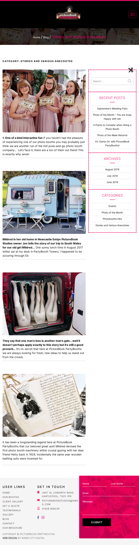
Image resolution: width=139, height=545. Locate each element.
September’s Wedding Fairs (112, 108)
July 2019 (112, 175)
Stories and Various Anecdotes (112, 225)
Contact (8, 523)
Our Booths (11, 497)
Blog (6, 519)
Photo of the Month (112, 212)
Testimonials (12, 510)
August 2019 (112, 169)
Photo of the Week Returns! (112, 135)
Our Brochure (12, 527)
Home (6, 492)
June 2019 (112, 182)
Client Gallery (13, 501)
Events (112, 206)
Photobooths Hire (112, 218)
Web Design (10, 538)
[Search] (130, 81)
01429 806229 (50, 508)
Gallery (8, 514)
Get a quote (11, 506)
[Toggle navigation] (132, 14)
